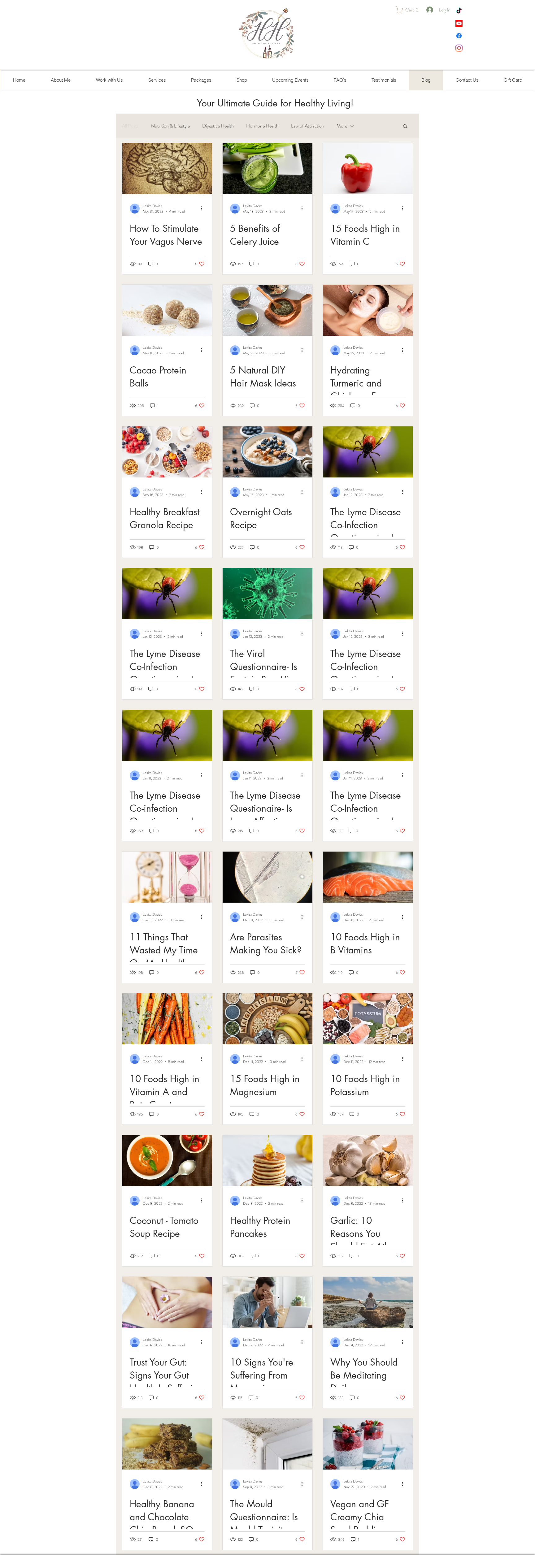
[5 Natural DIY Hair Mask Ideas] (267, 310)
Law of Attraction (307, 126)
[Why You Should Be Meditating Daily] (368, 1302)
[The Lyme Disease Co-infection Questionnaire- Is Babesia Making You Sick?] (167, 735)
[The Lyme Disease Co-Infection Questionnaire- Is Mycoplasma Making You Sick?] (368, 593)
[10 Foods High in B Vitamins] (368, 877)
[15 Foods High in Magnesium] (267, 1018)
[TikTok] (459, 11)
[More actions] (203, 208)
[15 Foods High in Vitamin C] (368, 168)
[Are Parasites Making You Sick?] (267, 877)
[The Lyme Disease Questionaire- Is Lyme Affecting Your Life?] (267, 735)
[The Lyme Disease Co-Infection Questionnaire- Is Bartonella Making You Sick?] (368, 735)
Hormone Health (262, 126)
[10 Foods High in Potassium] (368, 1018)
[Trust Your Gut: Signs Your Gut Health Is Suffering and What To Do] (167, 1302)
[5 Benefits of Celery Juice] (267, 168)
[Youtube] (459, 23)
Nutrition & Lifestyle (170, 126)
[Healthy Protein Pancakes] (267, 1160)
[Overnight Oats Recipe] (267, 451)
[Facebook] (459, 35)
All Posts (130, 126)
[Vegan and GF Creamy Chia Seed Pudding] (368, 1444)
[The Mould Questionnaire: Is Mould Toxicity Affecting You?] (267, 1444)
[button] (410, 9)
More (342, 126)
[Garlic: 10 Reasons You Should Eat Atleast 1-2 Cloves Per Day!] (368, 1160)
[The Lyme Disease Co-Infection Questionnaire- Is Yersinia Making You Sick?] (167, 593)
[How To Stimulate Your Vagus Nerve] (167, 168)
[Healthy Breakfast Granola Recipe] (167, 451)
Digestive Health (218, 126)
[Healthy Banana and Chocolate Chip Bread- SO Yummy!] (167, 1444)
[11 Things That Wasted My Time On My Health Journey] (167, 877)
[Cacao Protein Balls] (167, 310)
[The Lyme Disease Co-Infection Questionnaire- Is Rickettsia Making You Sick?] (368, 451)
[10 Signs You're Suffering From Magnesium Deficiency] (267, 1302)
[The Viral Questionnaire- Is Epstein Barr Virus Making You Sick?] (267, 593)
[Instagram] (459, 48)
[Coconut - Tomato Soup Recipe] (167, 1160)
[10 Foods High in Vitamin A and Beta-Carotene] (167, 1018)
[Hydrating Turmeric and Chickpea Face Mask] (368, 310)
